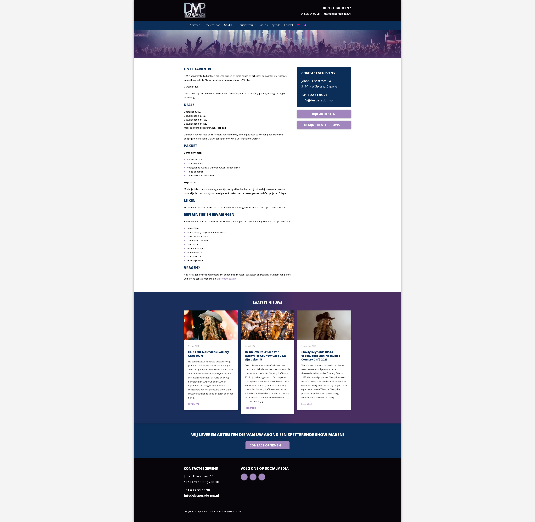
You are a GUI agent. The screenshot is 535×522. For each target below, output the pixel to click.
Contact (288, 25)
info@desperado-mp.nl (337, 13)
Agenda (276, 25)
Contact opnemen (265, 445)
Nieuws (263, 25)
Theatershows (212, 25)
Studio (228, 25)
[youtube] (244, 477)
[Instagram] (261, 477)
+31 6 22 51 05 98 (309, 13)
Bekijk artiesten (322, 114)
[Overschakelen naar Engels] (305, 25)
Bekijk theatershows (322, 125)
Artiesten (195, 25)
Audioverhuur (247, 25)
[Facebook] (253, 477)
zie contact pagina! (226, 278)
